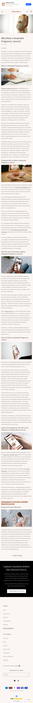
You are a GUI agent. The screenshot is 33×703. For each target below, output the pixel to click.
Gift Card (5, 624)
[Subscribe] (28, 674)
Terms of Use (6, 649)
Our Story (5, 638)
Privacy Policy (6, 653)
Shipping (5, 660)
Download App (7, 621)
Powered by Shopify (20, 690)
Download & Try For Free (16, 591)
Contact (5, 645)
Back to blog (17, 555)
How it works (6, 614)
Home (4, 610)
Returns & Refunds (8, 656)
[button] (2, 11)
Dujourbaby (14, 690)
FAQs (4, 642)
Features (5, 617)
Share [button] (4, 48)
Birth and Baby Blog (8, 628)
